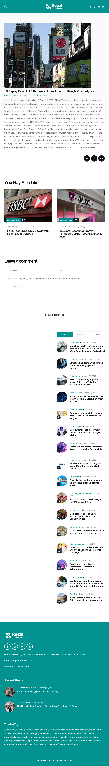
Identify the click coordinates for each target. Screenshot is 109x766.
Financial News (76, 359)
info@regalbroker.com (21, 661)
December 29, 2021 (92, 359)
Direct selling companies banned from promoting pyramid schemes (86, 365)
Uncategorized (12, 95)
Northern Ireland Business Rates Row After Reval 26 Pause (47, 706)
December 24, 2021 (89, 476)
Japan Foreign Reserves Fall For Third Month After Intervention (86, 599)
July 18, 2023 (90, 560)
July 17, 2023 (89, 443)
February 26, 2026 (45, 688)
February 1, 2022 (88, 342)
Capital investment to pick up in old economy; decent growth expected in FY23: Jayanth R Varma (86, 584)
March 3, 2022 (90, 393)
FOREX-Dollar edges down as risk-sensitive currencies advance (87, 532)
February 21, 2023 (15, 226)
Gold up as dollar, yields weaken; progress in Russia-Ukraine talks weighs (86, 416)
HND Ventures (65, 760)
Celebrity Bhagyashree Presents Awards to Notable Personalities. (87, 448)
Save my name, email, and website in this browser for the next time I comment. (45, 278)
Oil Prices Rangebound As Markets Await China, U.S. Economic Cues (83, 516)
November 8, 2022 (87, 594)
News (33, 688)
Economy (74, 493)
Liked (97, 334)
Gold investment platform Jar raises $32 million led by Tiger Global (85, 432)
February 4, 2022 (91, 426)
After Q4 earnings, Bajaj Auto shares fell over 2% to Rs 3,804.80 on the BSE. (85, 382)
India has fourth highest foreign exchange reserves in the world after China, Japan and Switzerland (87, 349)
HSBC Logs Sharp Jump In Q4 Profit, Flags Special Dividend (27, 233)
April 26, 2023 (29, 95)
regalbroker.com (21, 666)
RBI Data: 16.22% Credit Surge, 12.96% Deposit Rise (85, 500)
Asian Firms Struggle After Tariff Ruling (37, 691)
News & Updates (77, 544)
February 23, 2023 (67, 226)
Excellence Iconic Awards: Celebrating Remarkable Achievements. (83, 567)
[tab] (65, 334)
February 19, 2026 (40, 702)
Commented (81, 334)
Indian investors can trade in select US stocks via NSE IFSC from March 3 (86, 399)
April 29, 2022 (90, 460)
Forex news (75, 342)
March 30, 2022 (91, 409)
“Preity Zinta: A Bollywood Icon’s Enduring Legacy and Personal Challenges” (86, 550)
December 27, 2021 (92, 577)
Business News (76, 443)
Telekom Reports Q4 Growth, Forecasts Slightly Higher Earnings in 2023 (80, 234)
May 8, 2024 (91, 544)
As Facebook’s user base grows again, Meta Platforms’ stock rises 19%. (86, 466)
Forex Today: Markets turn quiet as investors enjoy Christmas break (86, 483)
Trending (64, 334)
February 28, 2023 (92, 510)
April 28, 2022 (90, 376)
